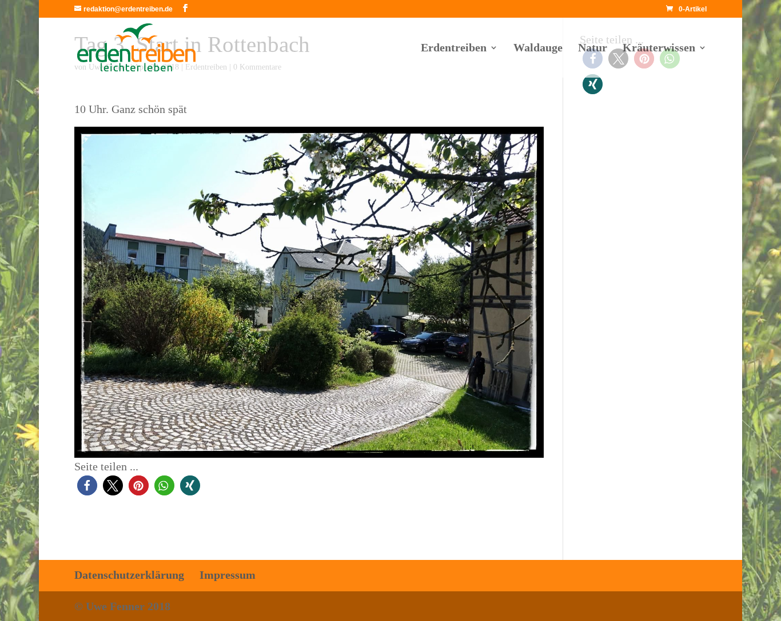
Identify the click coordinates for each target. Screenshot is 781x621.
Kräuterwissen (659, 48)
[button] (87, 485)
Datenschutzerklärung (129, 574)
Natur (592, 48)
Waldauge (538, 48)
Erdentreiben (454, 48)
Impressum (228, 574)
